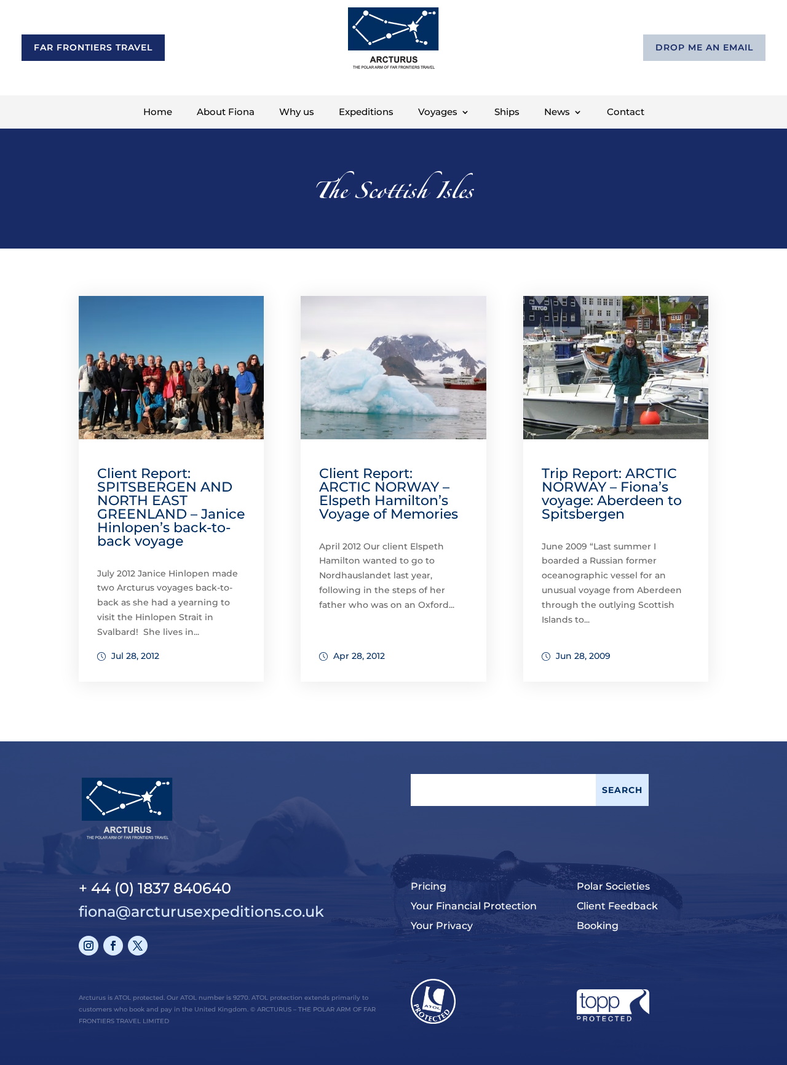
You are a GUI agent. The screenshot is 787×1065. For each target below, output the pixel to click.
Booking (598, 925)
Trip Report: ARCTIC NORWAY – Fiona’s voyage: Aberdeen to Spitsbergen (612, 493)
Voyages (437, 113)
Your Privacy (442, 925)
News (557, 113)
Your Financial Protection (474, 906)
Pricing (428, 886)
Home (157, 113)
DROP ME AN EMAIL (704, 47)
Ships (507, 113)
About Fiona (226, 113)
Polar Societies (613, 886)
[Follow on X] (138, 945)
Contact (625, 113)
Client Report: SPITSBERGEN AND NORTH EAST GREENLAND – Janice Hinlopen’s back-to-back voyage (171, 507)
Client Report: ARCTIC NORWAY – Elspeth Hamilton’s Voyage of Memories (388, 493)
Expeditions (366, 113)
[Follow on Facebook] (113, 945)
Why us (296, 113)
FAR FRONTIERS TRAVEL (93, 47)
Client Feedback (617, 906)
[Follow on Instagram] (88, 945)
